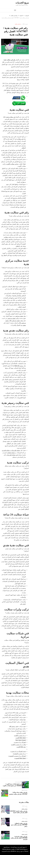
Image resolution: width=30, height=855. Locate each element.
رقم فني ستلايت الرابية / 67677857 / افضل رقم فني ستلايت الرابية (18, 811)
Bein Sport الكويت (21, 738)
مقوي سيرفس (19, 316)
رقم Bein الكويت (21, 747)
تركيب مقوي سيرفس (13, 318)
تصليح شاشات (11, 452)
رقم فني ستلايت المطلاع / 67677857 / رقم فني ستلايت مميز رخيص (19, 825)
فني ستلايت (20, 139)
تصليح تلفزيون (6, 450)
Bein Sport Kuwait (21, 740)
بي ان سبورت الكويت (20, 735)
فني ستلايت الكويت (11, 164)
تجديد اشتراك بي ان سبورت (18, 751)
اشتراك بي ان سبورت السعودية (17, 756)
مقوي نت (23, 325)
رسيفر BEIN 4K (19, 366)
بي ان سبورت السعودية (19, 753)
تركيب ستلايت (8, 237)
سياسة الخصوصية (6, 851)
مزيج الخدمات (22, 2)
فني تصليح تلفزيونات (12, 455)
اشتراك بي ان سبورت (20, 742)
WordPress (13, 851)
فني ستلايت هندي (10, 117)
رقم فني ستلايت (18, 24)
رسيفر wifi (12, 726)
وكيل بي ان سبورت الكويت (18, 744)
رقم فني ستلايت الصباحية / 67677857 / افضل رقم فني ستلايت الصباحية (19, 838)
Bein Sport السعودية (20, 758)
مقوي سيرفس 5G (15, 320)
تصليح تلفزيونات (15, 450)
